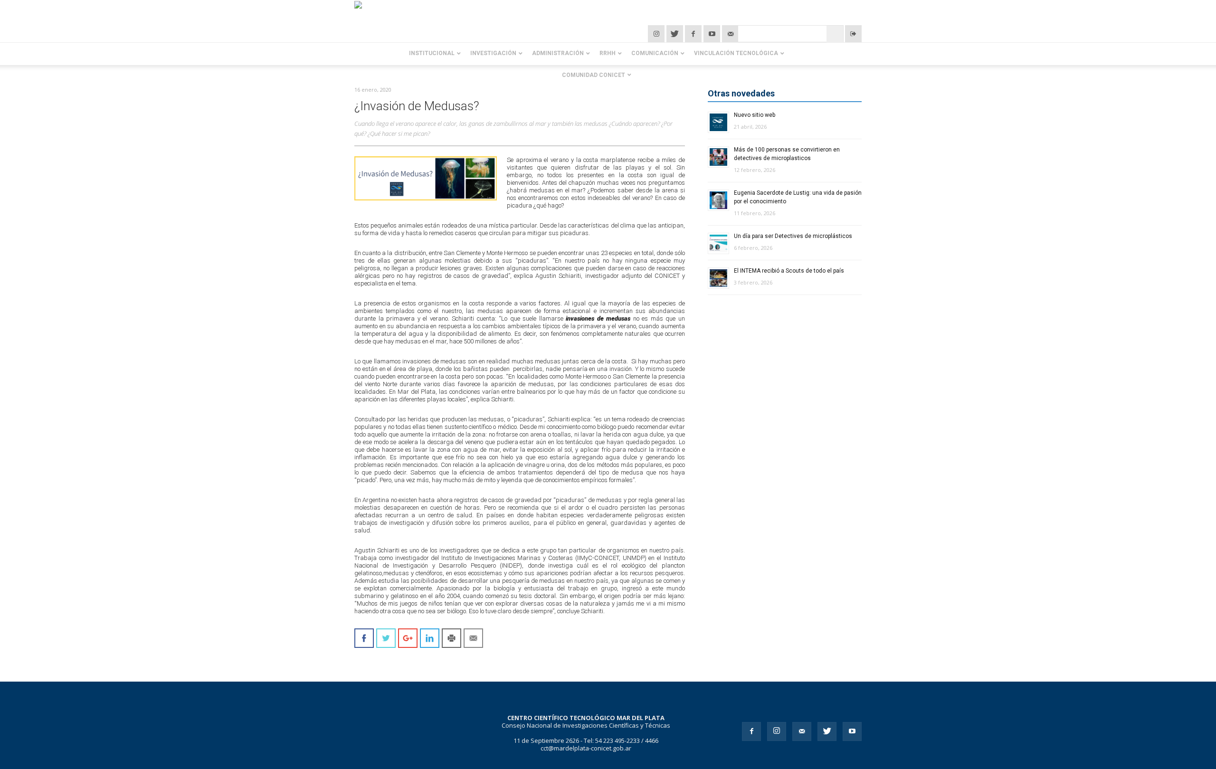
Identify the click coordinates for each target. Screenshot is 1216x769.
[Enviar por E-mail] (473, 638)
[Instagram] (657, 33)
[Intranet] (853, 33)
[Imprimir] (451, 638)
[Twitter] (675, 33)
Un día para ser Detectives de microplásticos (793, 236)
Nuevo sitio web (754, 115)
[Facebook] (694, 33)
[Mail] (801, 731)
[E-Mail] (730, 33)
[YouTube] (712, 33)
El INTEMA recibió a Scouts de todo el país (789, 270)
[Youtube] (852, 731)
